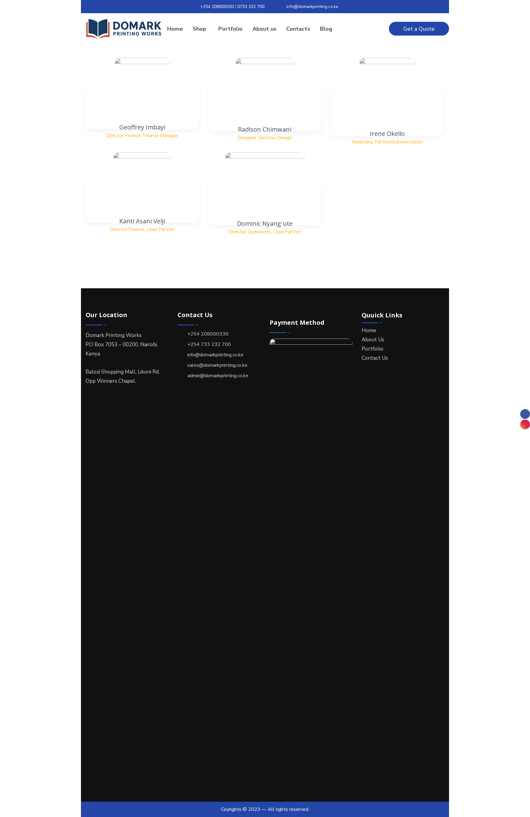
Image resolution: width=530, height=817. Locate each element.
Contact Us (375, 358)
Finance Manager (161, 135)
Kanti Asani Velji (142, 221)
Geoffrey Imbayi (142, 127)
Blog (326, 29)
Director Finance (123, 135)
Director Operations (250, 232)
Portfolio (230, 29)
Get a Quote (419, 29)
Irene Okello (387, 133)
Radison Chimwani (264, 129)
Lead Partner (161, 229)
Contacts (298, 29)
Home (175, 29)
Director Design (275, 138)
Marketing (362, 142)
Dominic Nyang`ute (265, 223)
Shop (199, 29)
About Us (373, 339)
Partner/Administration (399, 142)
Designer (246, 138)
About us (264, 29)
